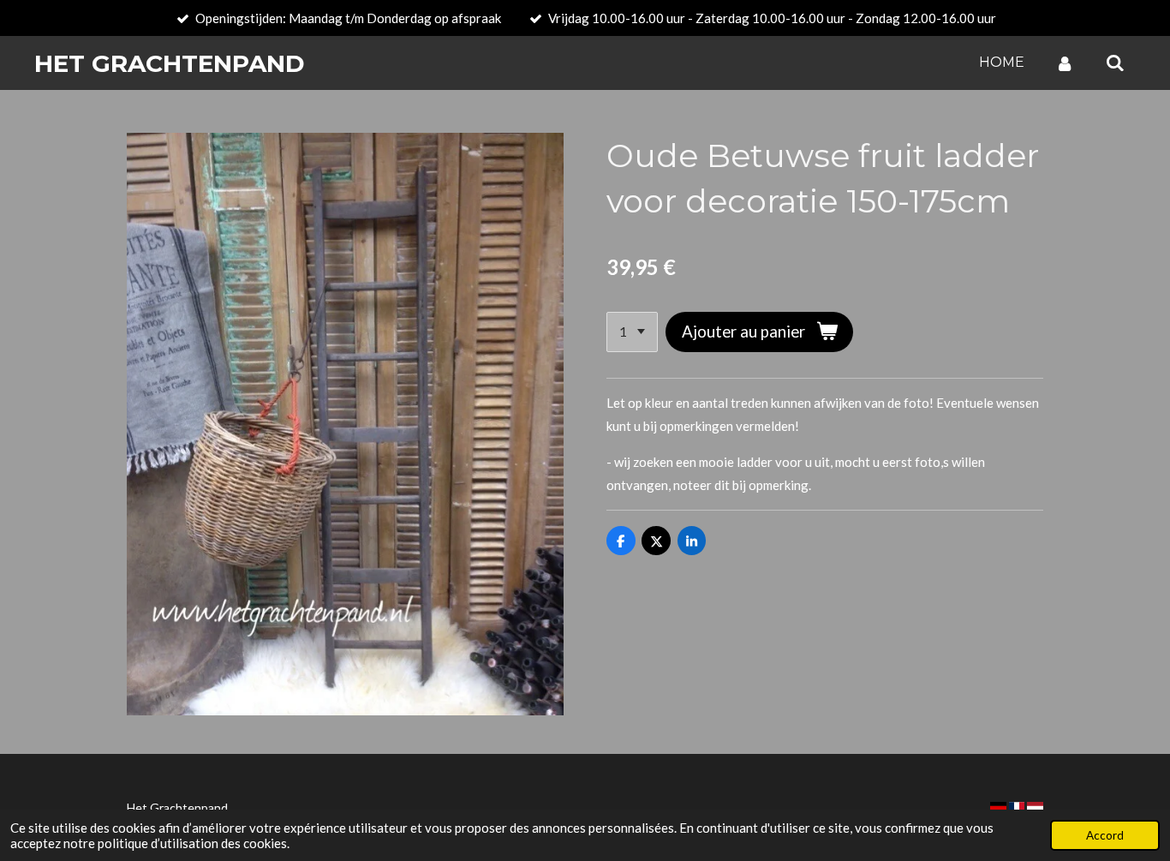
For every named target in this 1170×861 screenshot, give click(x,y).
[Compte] (1064, 63)
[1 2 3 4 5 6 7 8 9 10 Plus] (632, 332)
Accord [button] (1105, 835)
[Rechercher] (1115, 63)
